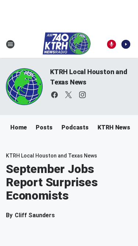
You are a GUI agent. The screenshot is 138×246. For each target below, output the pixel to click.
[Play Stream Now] (125, 44)
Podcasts (75, 127)
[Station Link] (67, 44)
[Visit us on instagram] (82, 94)
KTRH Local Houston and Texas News (51, 156)
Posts (44, 127)
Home (18, 127)
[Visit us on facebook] (54, 94)
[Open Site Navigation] (10, 44)
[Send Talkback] (111, 44)
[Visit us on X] (68, 94)
